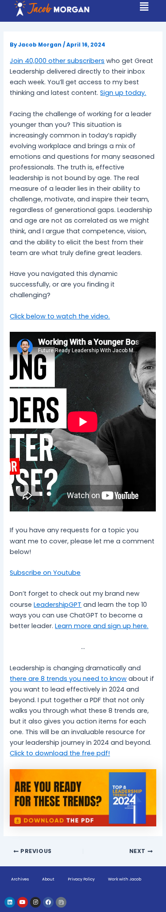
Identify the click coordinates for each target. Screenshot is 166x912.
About (48, 879)
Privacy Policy (81, 879)
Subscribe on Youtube (45, 572)
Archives (20, 879)
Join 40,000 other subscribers (57, 60)
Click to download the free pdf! (60, 753)
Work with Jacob (124, 879)
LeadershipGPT (57, 604)
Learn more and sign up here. (101, 625)
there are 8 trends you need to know (68, 678)
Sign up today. (123, 92)
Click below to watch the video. (60, 316)
